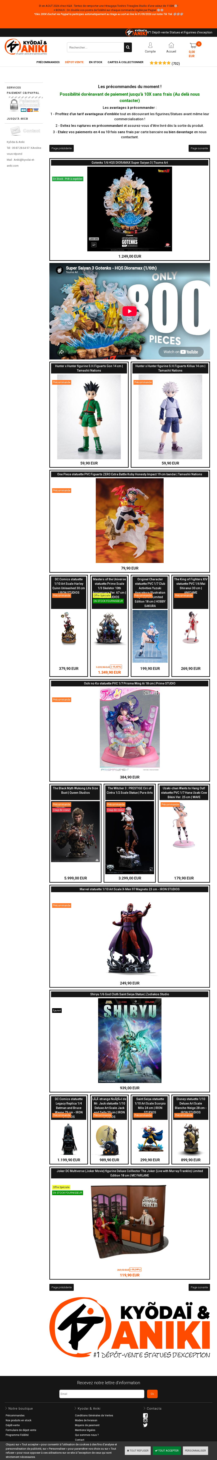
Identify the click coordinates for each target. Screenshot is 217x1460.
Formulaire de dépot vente (21, 1430)
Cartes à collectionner (125, 62)
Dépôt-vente (13, 1425)
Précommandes (48, 62)
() (176, 64)
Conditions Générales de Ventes (94, 1415)
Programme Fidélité (17, 1435)
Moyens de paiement (87, 1425)
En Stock (95, 62)
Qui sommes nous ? (87, 1435)
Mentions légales (85, 1430)
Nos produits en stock (18, 1420)
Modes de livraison (86, 1420)
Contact (79, 1439)
